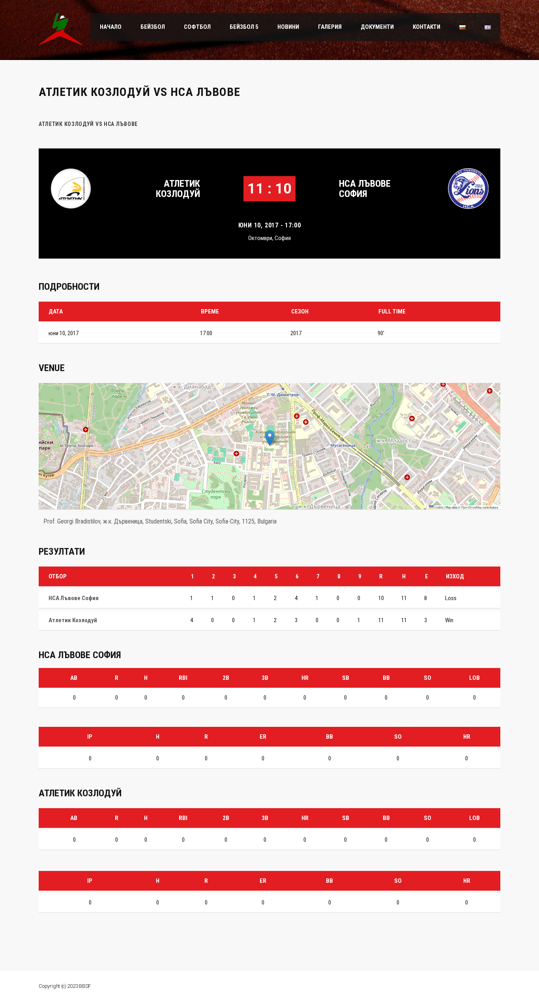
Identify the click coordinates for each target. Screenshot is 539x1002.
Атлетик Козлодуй (178, 188)
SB (345, 677)
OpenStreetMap (471, 507)
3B (265, 677)
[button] (270, 438)
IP (89, 736)
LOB (474, 677)
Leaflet (438, 507)
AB (73, 677)
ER (263, 736)
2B (226, 677)
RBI (183, 677)
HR (305, 677)
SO (427, 677)
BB (386, 677)
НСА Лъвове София (365, 188)
